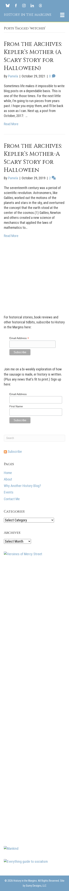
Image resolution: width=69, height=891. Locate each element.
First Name (16, 635)
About (8, 709)
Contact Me (12, 728)
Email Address (19, 567)
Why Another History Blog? (22, 715)
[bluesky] (8, 5)
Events (8, 722)
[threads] (40, 5)
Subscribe (14, 681)
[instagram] (24, 5)
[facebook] (16, 5)
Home (8, 702)
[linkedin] (32, 5)
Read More (11, 124)
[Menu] (62, 15)
